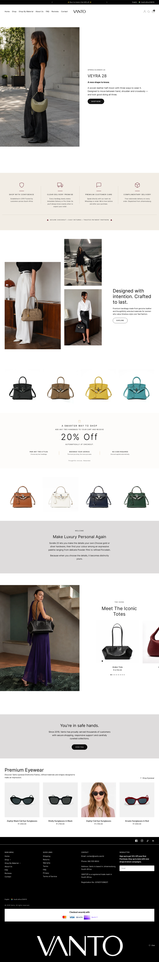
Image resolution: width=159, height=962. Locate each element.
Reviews (55, 11)
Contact (64, 11)
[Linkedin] (151, 840)
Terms (45, 866)
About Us (39, 11)
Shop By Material (26, 11)
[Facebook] (135, 840)
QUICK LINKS (47, 852)
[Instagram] (140, 840)
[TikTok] (146, 840)
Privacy (46, 873)
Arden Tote (117, 667)
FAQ (47, 11)
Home (7, 11)
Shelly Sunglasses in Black (60, 821)
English (134, 2)
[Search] (148, 12)
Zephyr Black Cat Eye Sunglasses (22, 821)
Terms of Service (50, 876)
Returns (46, 859)
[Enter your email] (152, 868)
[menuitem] (8, 11)
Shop (14, 11)
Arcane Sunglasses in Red (137, 821)
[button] (96, 101)
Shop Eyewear (148, 778)
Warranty (46, 863)
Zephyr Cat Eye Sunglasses (98, 821)
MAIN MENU (9, 852)
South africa (147, 2)
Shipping (46, 856)
